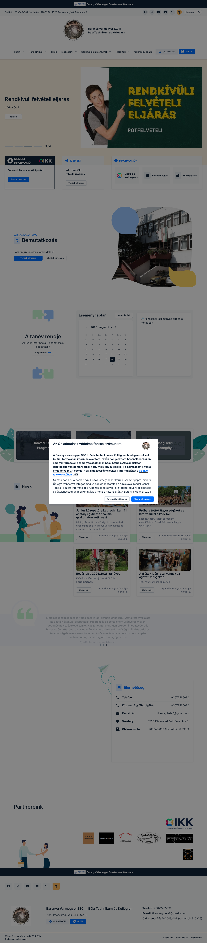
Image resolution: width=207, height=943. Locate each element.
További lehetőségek (117, 499)
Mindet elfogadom (142, 499)
